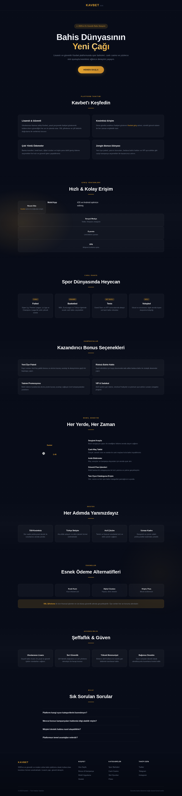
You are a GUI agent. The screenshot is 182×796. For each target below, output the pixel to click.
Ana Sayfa (82, 767)
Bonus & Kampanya (86, 771)
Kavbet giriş (132, 125)
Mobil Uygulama (84, 775)
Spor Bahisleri (114, 767)
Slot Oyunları (114, 775)
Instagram (143, 775)
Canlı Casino (114, 771)
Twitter (141, 767)
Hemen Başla (91, 70)
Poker (111, 779)
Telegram (142, 771)
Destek (81, 779)
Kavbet (23, 209)
